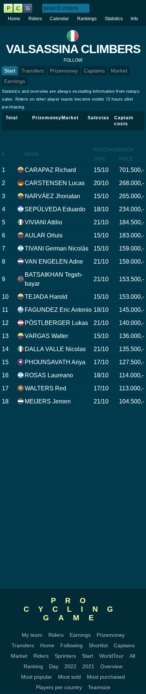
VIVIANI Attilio (43, 222)
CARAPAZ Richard (50, 170)
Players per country (59, 687)
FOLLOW (73, 60)
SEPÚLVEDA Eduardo (55, 209)
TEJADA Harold (46, 297)
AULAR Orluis (44, 235)
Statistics (114, 18)
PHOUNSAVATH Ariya (55, 362)
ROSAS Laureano (49, 375)
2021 (88, 666)
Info (134, 18)
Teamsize (99, 687)
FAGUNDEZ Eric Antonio (58, 310)
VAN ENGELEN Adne (54, 261)
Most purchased (106, 677)
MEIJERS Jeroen (48, 401)
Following (71, 645)
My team (32, 635)
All (132, 656)
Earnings (14, 81)
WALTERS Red (45, 388)
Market (119, 71)
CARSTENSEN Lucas (55, 183)
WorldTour (111, 656)
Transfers (32, 71)
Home (14, 18)
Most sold (69, 677)
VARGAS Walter (46, 336)
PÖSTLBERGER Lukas (56, 323)
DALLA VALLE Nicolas (55, 349)
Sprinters (65, 656)
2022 (70, 666)
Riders (35, 18)
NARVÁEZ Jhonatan (52, 196)
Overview (111, 666)
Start (9, 71)
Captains (94, 71)
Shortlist (98, 645)
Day (53, 666)
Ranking (33, 666)
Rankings (87, 18)
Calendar (59, 18)
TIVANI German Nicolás (56, 248)
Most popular (36, 677)
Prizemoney (64, 71)
